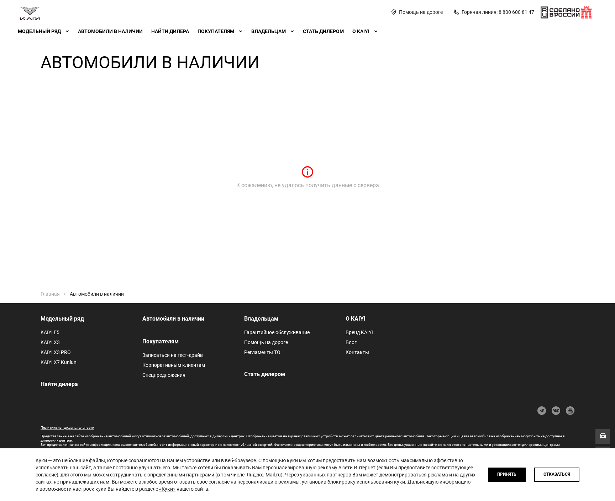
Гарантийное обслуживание (277, 332)
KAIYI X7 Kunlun (59, 362)
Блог (351, 342)
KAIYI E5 (50, 332)
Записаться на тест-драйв (172, 355)
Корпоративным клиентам (173, 365)
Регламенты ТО (262, 352)
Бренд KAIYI (359, 332)
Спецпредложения (163, 375)
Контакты (357, 352)
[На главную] (30, 12)
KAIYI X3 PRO (56, 352)
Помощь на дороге (266, 342)
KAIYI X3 (50, 342)
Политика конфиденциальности (67, 427)
